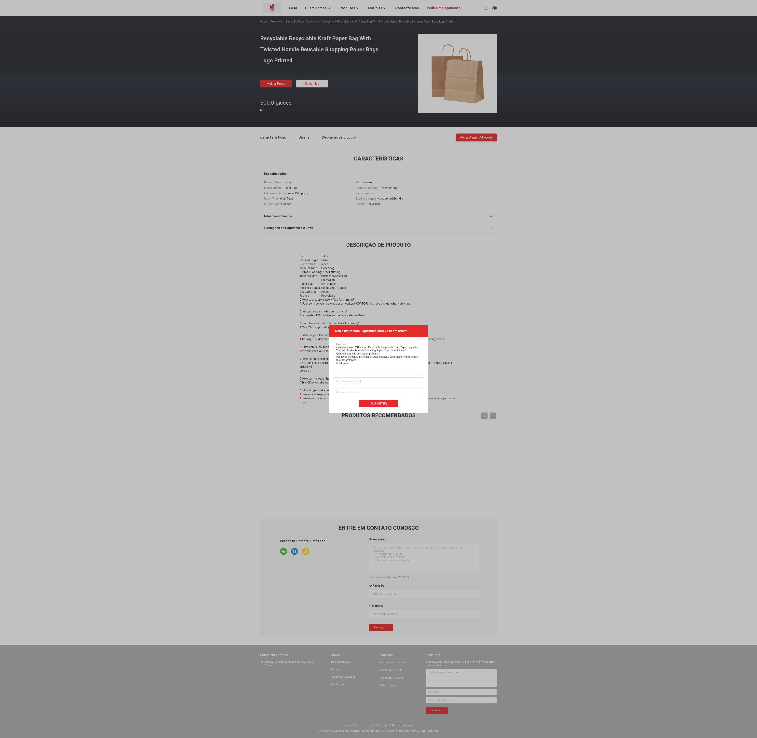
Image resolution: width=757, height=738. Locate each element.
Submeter (378, 403)
